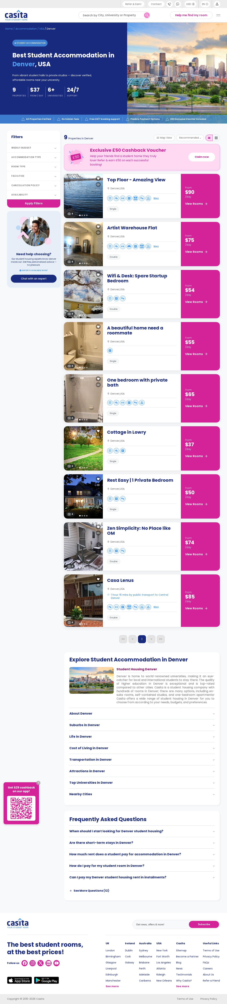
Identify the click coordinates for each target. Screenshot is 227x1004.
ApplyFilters (34, 203)
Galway (129, 962)
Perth (142, 968)
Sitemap (181, 950)
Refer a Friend (211, 980)
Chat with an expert (33, 278)
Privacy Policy (211, 956)
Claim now (202, 157)
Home (9, 28)
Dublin (129, 950)
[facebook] (24, 963)
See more (112, 986)
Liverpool (111, 968)
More (156, 198)
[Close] (38, 783)
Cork (128, 956)
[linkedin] (48, 963)
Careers (208, 968)
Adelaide (144, 974)
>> (160, 639)
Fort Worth (163, 956)
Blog (178, 962)
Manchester (113, 980)
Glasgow (111, 962)
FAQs (206, 962)
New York (162, 950)
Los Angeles (163, 962)
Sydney (143, 950)
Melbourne (145, 956)
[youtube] (56, 963)
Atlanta (160, 968)
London (110, 950)
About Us (208, 974)
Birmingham (113, 956)
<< (123, 639)
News (179, 968)
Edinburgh (112, 974)
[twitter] (40, 963)
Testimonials (184, 974)
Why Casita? (184, 980)
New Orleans (164, 980)
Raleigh (160, 974)
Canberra (145, 980)
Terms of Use (211, 950)
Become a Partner (187, 956)
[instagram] (32, 963)
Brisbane (144, 962)
